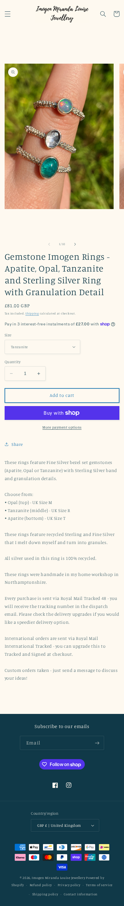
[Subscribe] (97, 743)
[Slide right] (75, 244)
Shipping (32, 313)
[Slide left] (49, 244)
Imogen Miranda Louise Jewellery (58, 878)
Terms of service (99, 885)
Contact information (80, 894)
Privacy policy (69, 885)
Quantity (12, 361)
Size (8, 335)
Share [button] (17, 444)
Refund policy (41, 885)
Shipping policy (45, 894)
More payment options (62, 427)
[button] (7, 13)
